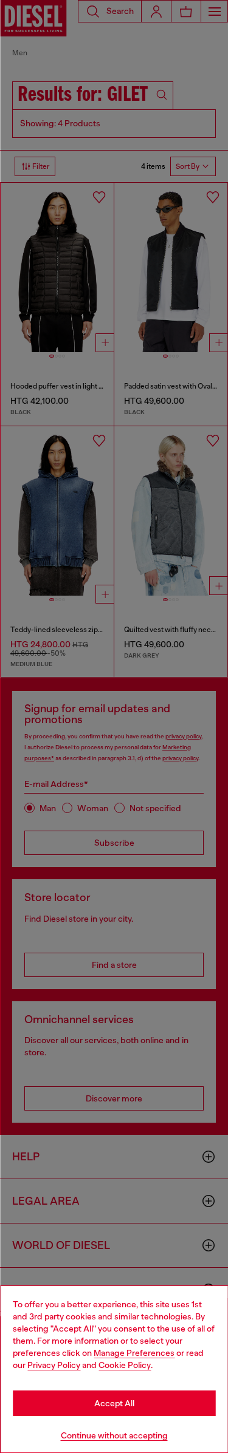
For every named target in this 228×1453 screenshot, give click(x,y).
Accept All (114, 1403)
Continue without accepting (114, 1435)
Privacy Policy (53, 1365)
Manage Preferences (134, 1353)
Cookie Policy (124, 1365)
